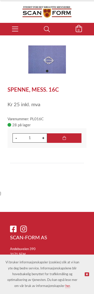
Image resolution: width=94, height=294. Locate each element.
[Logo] (47, 9)
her (67, 286)
